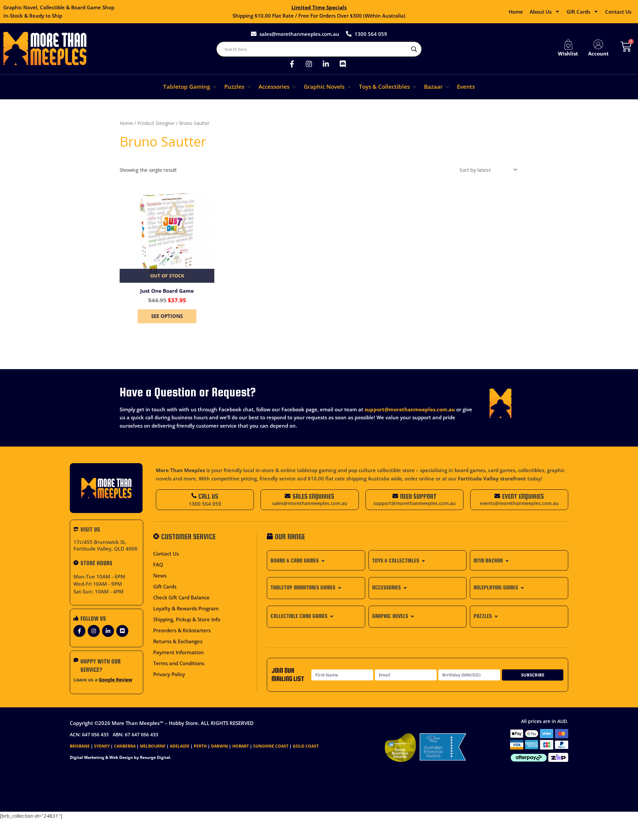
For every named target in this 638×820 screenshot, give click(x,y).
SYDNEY (102, 746)
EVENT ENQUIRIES (523, 496)
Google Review (115, 680)
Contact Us (618, 11)
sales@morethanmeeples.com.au (309, 503)
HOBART (240, 746)
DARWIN (219, 746)
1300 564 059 (205, 503)
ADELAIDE (179, 746)
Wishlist (568, 53)
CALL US (208, 496)
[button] (190, 87)
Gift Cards (578, 11)
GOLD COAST (306, 746)
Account (598, 53)
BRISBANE (80, 746)
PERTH (200, 746)
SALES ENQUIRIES (313, 496)
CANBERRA (125, 746)
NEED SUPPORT (418, 496)
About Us (541, 11)
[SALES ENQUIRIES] (287, 496)
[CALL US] (193, 495)
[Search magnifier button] (414, 49)
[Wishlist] (568, 45)
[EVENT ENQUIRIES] (497, 496)
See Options (167, 316)
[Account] (598, 45)
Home (516, 11)
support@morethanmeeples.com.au (410, 409)
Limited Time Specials (319, 7)
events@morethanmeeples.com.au (519, 503)
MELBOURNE (152, 746)
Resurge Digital (155, 757)
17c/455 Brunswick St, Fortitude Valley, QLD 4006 (105, 545)
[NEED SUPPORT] (395, 496)
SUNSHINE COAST (270, 746)
